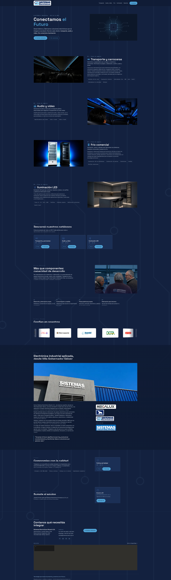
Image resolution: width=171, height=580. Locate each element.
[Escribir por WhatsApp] (63, 538)
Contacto (134, 3)
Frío (114, 3)
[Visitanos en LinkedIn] (69, 538)
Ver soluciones (54, 38)
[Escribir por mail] (60, 538)
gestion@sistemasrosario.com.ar (104, 494)
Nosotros (126, 3)
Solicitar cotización (41, 38)
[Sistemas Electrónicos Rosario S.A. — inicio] (42, 3)
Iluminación (119, 3)
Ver (38, 246)
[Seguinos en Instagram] (66, 538)
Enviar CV (101, 500)
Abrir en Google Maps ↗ (132, 543)
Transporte (101, 3)
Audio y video (108, 3)
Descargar (45, 246)
